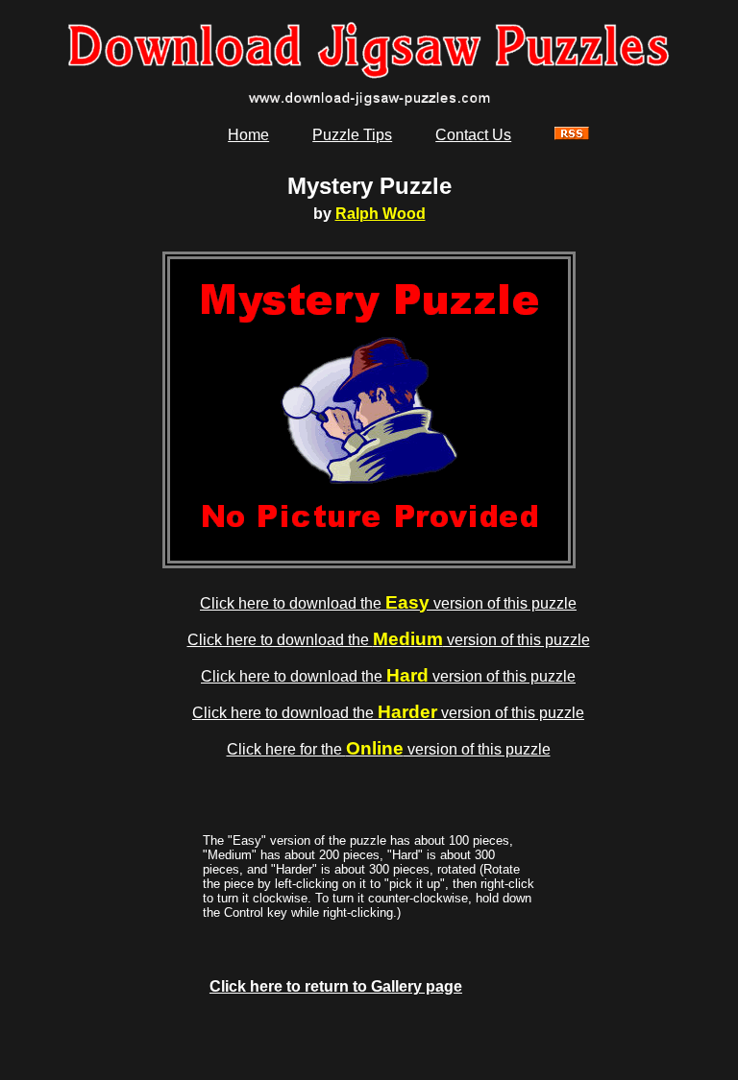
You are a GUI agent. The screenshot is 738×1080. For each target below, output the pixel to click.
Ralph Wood (380, 213)
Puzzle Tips (352, 135)
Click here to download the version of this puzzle (388, 603)
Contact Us (473, 135)
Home (248, 135)
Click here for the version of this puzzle (389, 749)
